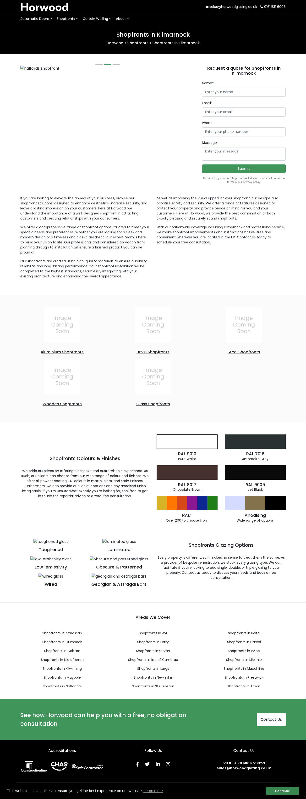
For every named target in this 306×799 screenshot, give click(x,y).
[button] (33, 68)
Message (209, 142)
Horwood (44, 7)
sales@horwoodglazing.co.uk (232, 6)
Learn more (153, 791)
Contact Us (271, 719)
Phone (207, 122)
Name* (208, 83)
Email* (207, 103)
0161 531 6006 (274, 6)
